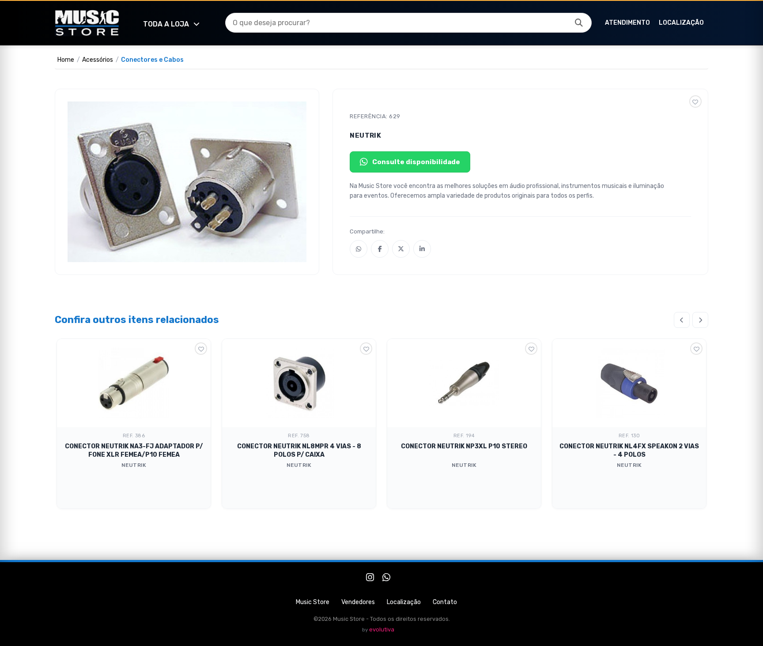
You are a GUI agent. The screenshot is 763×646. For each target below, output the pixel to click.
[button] (579, 23)
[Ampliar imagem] (187, 181)
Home (65, 60)
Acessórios (97, 60)
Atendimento (627, 22)
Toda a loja (166, 24)
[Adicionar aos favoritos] (695, 101)
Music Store (312, 602)
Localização (681, 22)
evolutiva (381, 629)
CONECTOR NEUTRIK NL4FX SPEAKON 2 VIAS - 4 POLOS (629, 450)
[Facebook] (380, 249)
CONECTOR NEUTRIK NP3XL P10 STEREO (464, 446)
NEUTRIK (365, 135)
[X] (401, 249)
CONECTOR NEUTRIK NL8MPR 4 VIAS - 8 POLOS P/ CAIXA (299, 450)
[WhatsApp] (358, 249)
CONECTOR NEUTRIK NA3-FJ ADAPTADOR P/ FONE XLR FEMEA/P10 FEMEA (134, 450)
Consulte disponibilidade (416, 162)
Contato (445, 602)
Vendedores (358, 602)
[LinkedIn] (422, 249)
